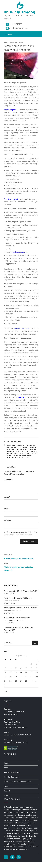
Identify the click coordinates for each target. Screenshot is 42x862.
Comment (8, 480)
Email (6, 509)
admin (20, 43)
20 (21, 677)
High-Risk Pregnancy (11, 777)
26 (16, 681)
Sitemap (7, 795)
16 (37, 673)
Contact (7, 791)
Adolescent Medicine (12, 772)
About (6, 768)
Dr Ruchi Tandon (15, 442)
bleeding (21, 397)
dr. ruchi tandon (28, 449)
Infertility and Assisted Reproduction (17, 782)
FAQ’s (6, 786)
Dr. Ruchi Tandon (20, 12)
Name (7, 497)
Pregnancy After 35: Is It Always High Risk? (20, 591)
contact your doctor (22, 329)
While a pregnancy (10, 110)
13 (21, 673)
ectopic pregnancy (20, 252)
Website (7, 520)
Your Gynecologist (11, 199)
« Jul (5, 692)
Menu (10, 34)
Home (6, 763)
